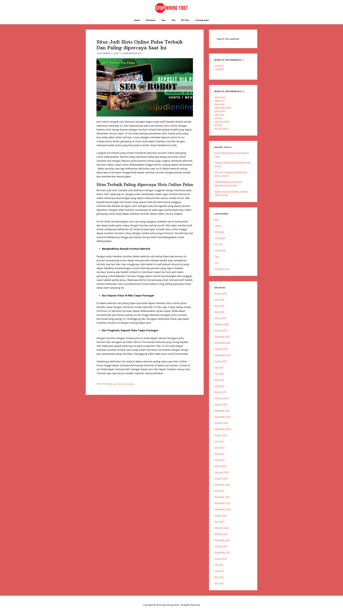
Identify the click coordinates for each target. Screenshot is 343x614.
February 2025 (221, 398)
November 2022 (222, 503)
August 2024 (220, 435)
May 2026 (219, 305)
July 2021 (218, 564)
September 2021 (222, 552)
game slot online (222, 107)
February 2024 (221, 472)
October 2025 (221, 348)
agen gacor (220, 97)
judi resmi (219, 114)
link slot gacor (221, 128)
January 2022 (221, 533)
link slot (218, 124)
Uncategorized (221, 268)
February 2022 (221, 527)
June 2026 (219, 299)
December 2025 (222, 336)
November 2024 (222, 416)
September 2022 (222, 509)
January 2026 (221, 330)
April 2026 (219, 311)
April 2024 (219, 459)
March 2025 (220, 392)
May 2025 (219, 379)
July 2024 (218, 441)
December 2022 (222, 496)
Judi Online (118, 383)
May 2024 (219, 453)
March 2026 (220, 318)
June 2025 (219, 373)
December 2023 (222, 484)
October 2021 (221, 546)
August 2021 (220, 558)
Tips (216, 256)
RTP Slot (218, 244)
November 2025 (222, 342)
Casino (217, 225)
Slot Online (129, 383)
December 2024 (222, 410)
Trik (216, 262)
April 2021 (219, 583)
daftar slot (219, 100)
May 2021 (219, 577)
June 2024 (219, 447)
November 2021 (222, 540)
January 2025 (221, 404)
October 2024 (221, 422)
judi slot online (221, 121)
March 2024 (220, 466)
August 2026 (220, 293)
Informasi (219, 231)
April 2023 (219, 490)
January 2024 (221, 478)
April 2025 (219, 385)
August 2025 (220, 361)
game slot (219, 104)
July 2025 (218, 367)
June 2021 (219, 570)
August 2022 (220, 515)
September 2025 (222, 355)
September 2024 (222, 429)
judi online (219, 111)
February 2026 (221, 324)
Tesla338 (218, 69)
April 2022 (219, 521)
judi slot (218, 117)
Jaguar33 (218, 65)
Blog (110, 383)
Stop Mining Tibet (171, 8)
